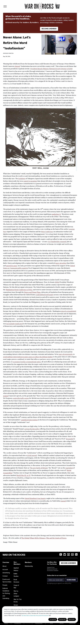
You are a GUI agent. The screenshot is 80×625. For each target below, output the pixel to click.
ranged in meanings (30, 181)
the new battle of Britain (38, 468)
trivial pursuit (32, 455)
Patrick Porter (8, 53)
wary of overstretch (65, 354)
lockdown (21, 178)
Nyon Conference (47, 232)
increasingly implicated (14, 324)
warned (63, 501)
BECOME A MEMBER (49, 29)
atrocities (63, 263)
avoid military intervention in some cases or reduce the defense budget (28, 357)
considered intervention (29, 420)
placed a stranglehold (68, 311)
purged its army (11, 266)
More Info (71, 619)
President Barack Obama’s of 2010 (51, 69)
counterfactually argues (20, 398)
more (57, 263)
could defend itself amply (44, 295)
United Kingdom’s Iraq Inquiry (35, 498)
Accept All (53, 619)
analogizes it (56, 214)
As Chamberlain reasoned (57, 242)
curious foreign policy (32, 429)
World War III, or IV (23, 475)
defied (57, 282)
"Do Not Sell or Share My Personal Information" (34, 615)
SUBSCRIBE (71, 580)
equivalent (69, 468)
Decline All (62, 619)
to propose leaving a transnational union (26, 362)
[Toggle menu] (5, 6)
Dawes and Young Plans (32, 292)
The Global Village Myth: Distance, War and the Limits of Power (43, 538)
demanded (69, 439)
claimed (17, 66)
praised (5, 396)
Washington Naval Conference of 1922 (19, 290)
